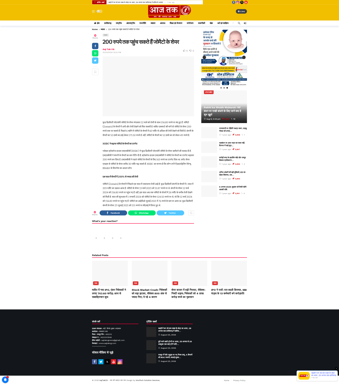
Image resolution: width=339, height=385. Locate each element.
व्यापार (105, 35)
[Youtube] (246, 2)
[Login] (245, 23)
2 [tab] (224, 88)
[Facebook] (233, 2)
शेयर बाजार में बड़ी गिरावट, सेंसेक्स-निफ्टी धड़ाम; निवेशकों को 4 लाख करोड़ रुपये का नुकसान (188, 293)
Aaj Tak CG (108, 49)
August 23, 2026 (168, 335)
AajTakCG (103, 380)
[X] (242, 2)
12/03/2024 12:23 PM (112, 52)
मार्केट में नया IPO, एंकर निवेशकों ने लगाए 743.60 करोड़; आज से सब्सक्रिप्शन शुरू (109, 293)
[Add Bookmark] (95, 72)
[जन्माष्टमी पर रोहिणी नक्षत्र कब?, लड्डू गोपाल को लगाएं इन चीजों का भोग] (209, 132)
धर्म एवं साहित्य (208, 92)
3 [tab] (227, 88)
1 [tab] (221, 88)
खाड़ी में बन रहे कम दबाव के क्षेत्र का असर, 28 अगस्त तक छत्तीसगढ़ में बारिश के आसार (135, 2)
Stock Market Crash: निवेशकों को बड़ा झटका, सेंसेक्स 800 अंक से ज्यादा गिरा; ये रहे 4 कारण (149, 293)
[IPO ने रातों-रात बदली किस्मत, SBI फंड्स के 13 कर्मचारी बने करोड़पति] (229, 273)
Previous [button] (204, 57)
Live (242, 11)
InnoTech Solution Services (148, 380)
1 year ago (226, 135)
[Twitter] (100, 361)
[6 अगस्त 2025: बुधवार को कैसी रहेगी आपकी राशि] (209, 191)
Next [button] (244, 57)
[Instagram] (237, 2)
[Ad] (224, 225)
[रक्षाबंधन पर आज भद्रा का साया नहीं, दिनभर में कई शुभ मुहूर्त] (209, 147)
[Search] (239, 23)
